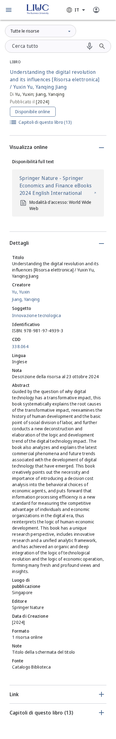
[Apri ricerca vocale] (90, 46)
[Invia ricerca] (102, 46)
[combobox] (76, 10)
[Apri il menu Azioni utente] (96, 10)
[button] (8, 10)
